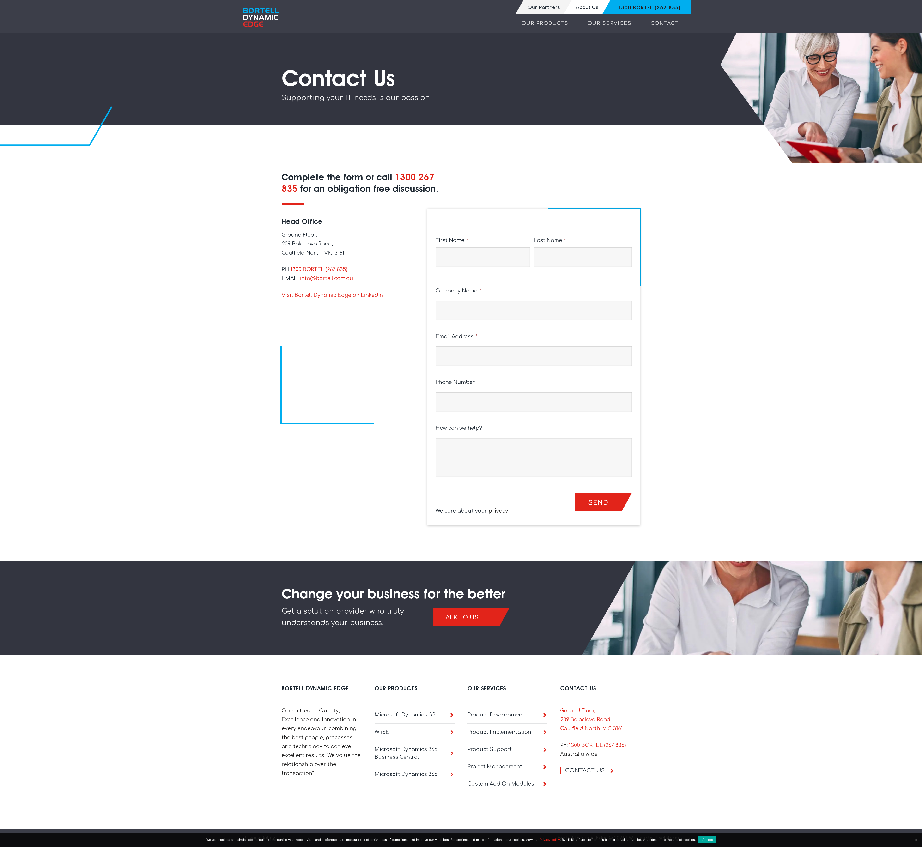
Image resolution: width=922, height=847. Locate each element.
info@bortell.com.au (326, 278)
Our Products (545, 23)
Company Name (458, 291)
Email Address (456, 337)
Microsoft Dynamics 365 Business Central (406, 753)
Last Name (550, 240)
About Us (587, 7)
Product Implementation (499, 732)
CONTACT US (585, 770)
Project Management (494, 766)
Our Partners (544, 7)
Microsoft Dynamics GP (405, 715)
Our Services (609, 23)
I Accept (707, 839)
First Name (452, 240)
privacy (498, 511)
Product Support (489, 749)
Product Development (495, 715)
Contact (665, 23)
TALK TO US (460, 617)
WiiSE (382, 732)
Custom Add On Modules (500, 784)
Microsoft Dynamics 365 (406, 774)
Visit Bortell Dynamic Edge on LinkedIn (332, 295)
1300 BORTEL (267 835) (649, 8)
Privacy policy (550, 839)
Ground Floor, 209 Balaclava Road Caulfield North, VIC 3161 (591, 720)
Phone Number (455, 382)
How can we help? (459, 428)
